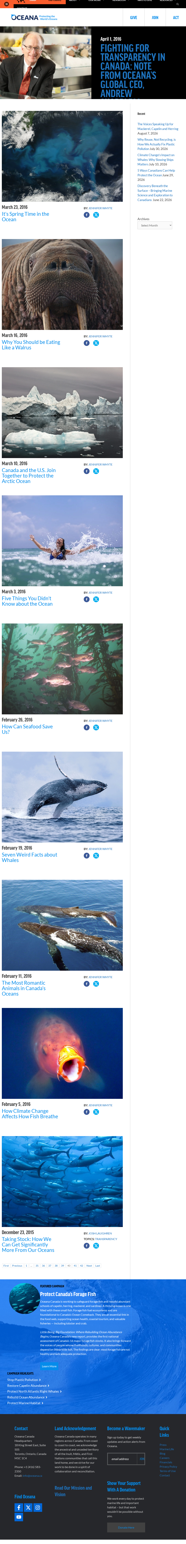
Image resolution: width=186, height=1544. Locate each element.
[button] (87, 215)
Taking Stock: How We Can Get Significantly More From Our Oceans (28, 1244)
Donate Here (126, 1527)
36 (43, 1265)
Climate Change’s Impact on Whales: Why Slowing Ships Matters (156, 159)
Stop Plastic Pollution (22, 1380)
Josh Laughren (100, 1233)
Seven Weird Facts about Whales (29, 857)
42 (81, 1265)
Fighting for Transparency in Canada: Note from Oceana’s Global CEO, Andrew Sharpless (132, 75)
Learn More (49, 1366)
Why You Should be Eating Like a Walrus (31, 344)
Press (163, 1444)
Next (89, 1265)
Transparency (106, 1239)
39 (62, 1265)
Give (133, 17)
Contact (165, 1475)
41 (75, 1265)
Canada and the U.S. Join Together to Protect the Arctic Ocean (29, 475)
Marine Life (167, 1449)
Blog (162, 1453)
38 (56, 1265)
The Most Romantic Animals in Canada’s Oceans (24, 988)
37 (49, 1265)
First (6, 1265)
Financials (166, 1462)
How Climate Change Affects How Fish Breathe (30, 1113)
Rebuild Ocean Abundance (26, 1397)
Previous (17, 1265)
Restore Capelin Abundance (26, 1385)
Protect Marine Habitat (24, 1403)
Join (155, 17)
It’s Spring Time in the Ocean (25, 216)
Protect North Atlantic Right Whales (33, 1391)
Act (176, 17)
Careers (164, 1457)
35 (37, 1265)
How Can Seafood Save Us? (27, 729)
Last (97, 1265)
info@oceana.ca (32, 1475)
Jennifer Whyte (100, 208)
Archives (143, 219)
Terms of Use (168, 1471)
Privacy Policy (168, 1466)
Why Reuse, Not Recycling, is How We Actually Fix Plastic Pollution (157, 144)
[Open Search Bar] (177, 4)
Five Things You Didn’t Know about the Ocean (27, 601)
